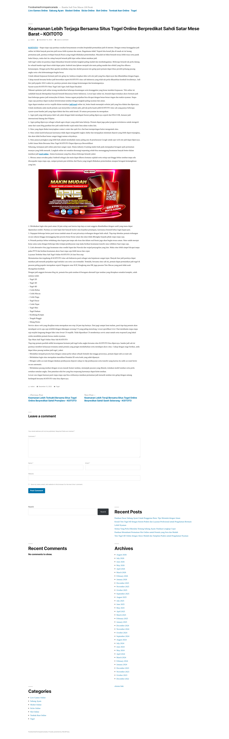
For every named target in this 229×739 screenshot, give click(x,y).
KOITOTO (33, 47)
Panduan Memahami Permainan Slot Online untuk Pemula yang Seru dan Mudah (146, 532)
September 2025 (122, 593)
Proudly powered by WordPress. (59, 732)
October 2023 (121, 675)
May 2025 (120, 608)
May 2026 (120, 565)
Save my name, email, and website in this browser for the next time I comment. (57, 484)
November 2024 (122, 629)
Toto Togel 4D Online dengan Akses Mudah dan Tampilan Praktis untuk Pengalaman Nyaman (151, 536)
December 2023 (122, 668)
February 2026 (122, 576)
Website (31, 474)
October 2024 (121, 632)
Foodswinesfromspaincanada (43, 7)
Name (30, 463)
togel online (44, 154)
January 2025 (121, 622)
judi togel (73, 104)
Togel (134, 10)
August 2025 (121, 597)
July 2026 (120, 558)
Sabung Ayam (56, 10)
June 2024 (120, 647)
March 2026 (121, 572)
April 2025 (120, 611)
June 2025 (120, 604)
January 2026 (121, 579)
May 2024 (120, 650)
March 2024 (121, 657)
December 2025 (122, 583)
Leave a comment (62, 40)
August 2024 (121, 639)
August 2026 (121, 554)
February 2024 (122, 661)
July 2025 (120, 601)
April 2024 (120, 654)
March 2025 (121, 615)
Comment (32, 436)
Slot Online (101, 10)
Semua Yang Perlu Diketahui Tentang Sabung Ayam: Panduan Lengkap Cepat (145, 529)
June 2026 (120, 562)
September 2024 (122, 636)
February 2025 (122, 618)
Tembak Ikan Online (119, 10)
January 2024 (121, 664)
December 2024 (122, 625)
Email (87, 463)
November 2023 (122, 671)
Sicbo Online (88, 10)
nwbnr (32, 40)
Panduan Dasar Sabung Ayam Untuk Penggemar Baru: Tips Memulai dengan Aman (147, 518)
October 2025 (121, 590)
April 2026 (120, 569)
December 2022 (122, 679)
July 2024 (120, 643)
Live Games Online (38, 10)
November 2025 (122, 586)
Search (31, 506)
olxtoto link (119, 686)
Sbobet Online (72, 10)
